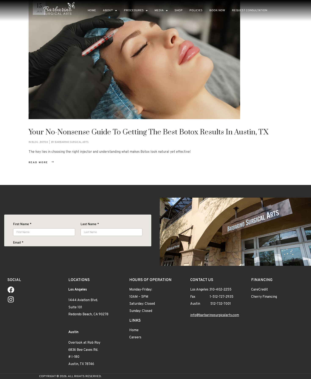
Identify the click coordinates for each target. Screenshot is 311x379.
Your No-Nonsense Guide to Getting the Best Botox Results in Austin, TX (148, 132)
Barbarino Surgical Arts (72, 142)
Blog (35, 142)
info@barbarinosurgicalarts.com (214, 315)
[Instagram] (10, 299)
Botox (44, 142)
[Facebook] (10, 289)
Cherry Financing (264, 297)
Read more (38, 162)
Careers (135, 337)
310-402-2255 (220, 290)
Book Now (217, 10)
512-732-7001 (220, 304)
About (108, 10)
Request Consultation (249, 10)
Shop (179, 10)
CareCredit (259, 290)
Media (159, 10)
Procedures (134, 10)
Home (92, 10)
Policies (195, 10)
